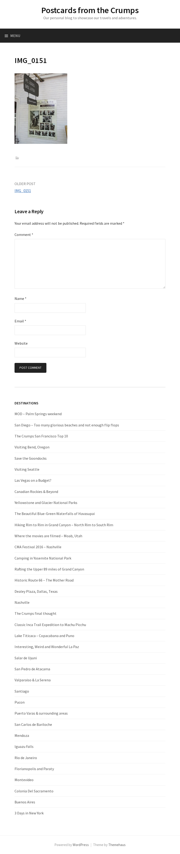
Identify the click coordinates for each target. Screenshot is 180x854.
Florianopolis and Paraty (34, 768)
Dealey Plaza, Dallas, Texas (36, 591)
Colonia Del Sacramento (34, 791)
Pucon (20, 702)
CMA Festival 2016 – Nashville (38, 546)
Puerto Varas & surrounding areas (41, 713)
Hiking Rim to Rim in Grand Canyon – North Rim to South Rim (64, 524)
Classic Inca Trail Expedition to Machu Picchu (50, 624)
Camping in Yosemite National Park (43, 558)
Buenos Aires (25, 802)
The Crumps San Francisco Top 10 (41, 436)
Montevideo (24, 779)
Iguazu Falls (24, 746)
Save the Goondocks (31, 458)
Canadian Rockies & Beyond (36, 491)
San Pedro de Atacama (32, 669)
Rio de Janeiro (26, 757)
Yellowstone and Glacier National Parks (46, 502)
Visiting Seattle (27, 469)
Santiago (22, 691)
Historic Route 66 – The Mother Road (44, 580)
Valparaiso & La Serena (33, 680)
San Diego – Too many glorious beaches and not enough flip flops (67, 425)
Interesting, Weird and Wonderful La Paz (47, 646)
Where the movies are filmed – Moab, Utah (48, 535)
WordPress (81, 845)
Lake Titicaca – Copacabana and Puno (44, 635)
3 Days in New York (29, 813)
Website (21, 343)
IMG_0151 (23, 190)
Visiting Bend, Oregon (32, 447)
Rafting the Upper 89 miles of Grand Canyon (49, 569)
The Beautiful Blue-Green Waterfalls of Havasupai (55, 513)
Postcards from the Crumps (90, 10)
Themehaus (117, 845)
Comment (24, 234)
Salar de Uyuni (26, 658)
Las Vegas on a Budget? (33, 480)
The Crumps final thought (35, 613)
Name (20, 298)
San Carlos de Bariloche (33, 724)
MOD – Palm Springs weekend (38, 413)
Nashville (22, 602)
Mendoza (22, 735)
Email (20, 321)
